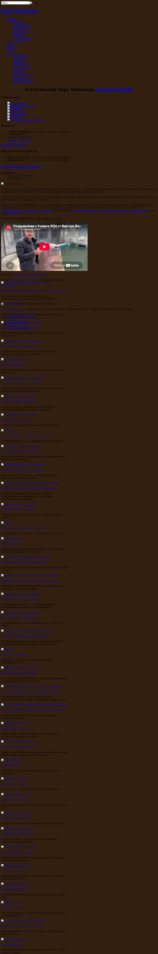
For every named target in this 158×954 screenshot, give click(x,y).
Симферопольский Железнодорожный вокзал (25, 636)
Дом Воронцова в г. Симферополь (19, 617)
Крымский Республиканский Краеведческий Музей (29, 580)
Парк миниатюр (20, 280)
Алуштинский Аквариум (20, 314)
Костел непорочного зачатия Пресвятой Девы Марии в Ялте (33, 710)
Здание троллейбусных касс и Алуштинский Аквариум (30, 691)
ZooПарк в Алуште (17, 320)
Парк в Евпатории (17, 322)
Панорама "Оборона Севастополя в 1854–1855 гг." (28, 435)
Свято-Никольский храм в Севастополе (22, 470)
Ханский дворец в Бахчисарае (17, 420)
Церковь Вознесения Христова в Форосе (23, 926)
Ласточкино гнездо (11, 907)
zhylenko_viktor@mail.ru (19, 140)
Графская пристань (11, 543)
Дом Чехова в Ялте (11, 765)
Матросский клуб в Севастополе (18, 509)
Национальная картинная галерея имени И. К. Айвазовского (33, 290)
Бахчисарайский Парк (19, 328)
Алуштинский (45, 210)
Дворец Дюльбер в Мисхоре (16, 833)
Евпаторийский (28, 210)
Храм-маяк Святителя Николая (17, 747)
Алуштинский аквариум (85, 210)
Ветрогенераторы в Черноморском (19, 346)
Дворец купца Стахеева (14, 784)
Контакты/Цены (115, 89)
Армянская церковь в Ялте (15, 870)
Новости (34, 280)
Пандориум (13, 213)
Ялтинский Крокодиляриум (22, 317)
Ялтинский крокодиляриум (113, 210)
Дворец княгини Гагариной (16, 818)
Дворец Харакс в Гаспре (14, 728)
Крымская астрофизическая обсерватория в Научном (29, 488)
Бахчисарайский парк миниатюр (30, 274)
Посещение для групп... (14, 145)
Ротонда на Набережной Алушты (19, 673)
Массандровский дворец (14, 889)
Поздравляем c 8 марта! (21, 166)
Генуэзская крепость (12, 309)
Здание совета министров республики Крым (25, 562)
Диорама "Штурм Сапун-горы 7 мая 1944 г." (25, 528)
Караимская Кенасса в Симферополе (20, 599)
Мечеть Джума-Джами (13, 364)
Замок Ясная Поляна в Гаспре (17, 852)
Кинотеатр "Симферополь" (16, 654)
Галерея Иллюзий (138, 210)
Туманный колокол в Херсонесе (18, 401)
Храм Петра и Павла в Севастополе (20, 451)
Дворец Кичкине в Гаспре (15, 799)
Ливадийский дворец (12, 944)
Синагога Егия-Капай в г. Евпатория (21, 383)
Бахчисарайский (9, 210)
